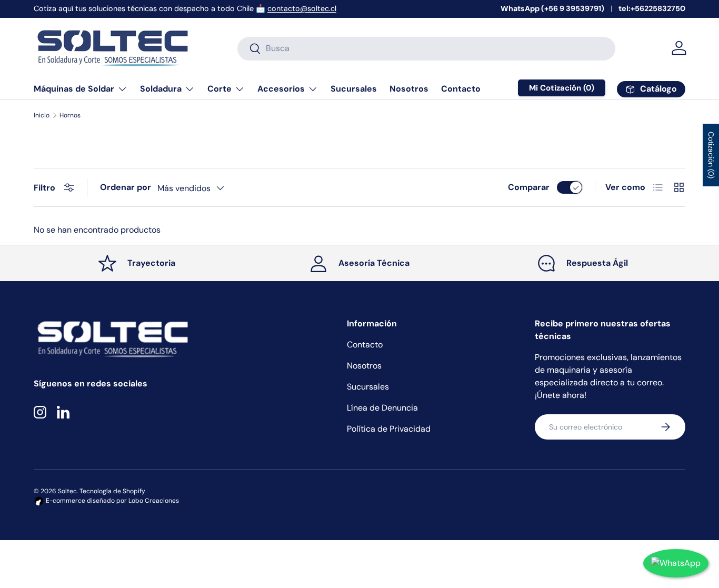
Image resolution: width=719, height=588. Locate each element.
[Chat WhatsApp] (675, 563)
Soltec (67, 491)
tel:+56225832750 (651, 8)
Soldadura (161, 88)
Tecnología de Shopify (112, 491)
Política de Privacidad (389, 428)
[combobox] (426, 48)
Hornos (70, 115)
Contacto (461, 88)
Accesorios (281, 88)
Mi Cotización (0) (561, 88)
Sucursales (354, 88)
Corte (219, 88)
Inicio (41, 115)
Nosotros (409, 88)
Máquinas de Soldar (74, 88)
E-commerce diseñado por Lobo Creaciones (111, 500)
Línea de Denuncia (382, 407)
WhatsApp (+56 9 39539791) (552, 8)
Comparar (529, 187)
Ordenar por (125, 187)
